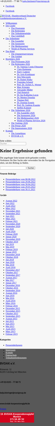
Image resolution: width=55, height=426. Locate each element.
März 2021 (10, 218)
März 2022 (10, 208)
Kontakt (9, 131)
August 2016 (11, 293)
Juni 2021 (10, 216)
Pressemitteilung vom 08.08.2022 (20, 179)
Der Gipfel (10, 25)
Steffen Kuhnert (24, 108)
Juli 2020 (10, 229)
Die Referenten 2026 (20, 64)
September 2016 (13, 290)
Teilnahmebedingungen (16, 357)
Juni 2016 (10, 295)
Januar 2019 (11, 252)
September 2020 (13, 226)
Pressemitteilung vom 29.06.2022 (20, 182)
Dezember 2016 (13, 285)
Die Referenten (18, 31)
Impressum (10, 350)
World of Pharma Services (23, 49)
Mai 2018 (10, 265)
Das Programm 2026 (20, 61)
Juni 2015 (10, 324)
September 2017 (13, 275)
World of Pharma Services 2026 (31, 120)
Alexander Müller (25, 90)
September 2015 (13, 316)
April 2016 (10, 301)
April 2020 (10, 231)
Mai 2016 (10, 298)
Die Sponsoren (18, 43)
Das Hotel (10, 51)
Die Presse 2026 (18, 125)
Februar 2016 (12, 306)
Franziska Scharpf (25, 82)
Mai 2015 (10, 326)
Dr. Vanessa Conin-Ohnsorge (30, 67)
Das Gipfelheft (17, 36)
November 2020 (13, 224)
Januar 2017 (11, 283)
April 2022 (10, 206)
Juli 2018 (10, 260)
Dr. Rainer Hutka (24, 79)
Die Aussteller (17, 41)
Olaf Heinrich (23, 92)
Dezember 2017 (13, 270)
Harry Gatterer (23, 72)
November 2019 (13, 239)
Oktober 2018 (12, 257)
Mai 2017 (10, 280)
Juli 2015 (10, 321)
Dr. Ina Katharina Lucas (27, 95)
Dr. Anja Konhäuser (26, 74)
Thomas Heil (22, 100)
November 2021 (13, 211)
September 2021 (13, 213)
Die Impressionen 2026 (21, 128)
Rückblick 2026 (13, 59)
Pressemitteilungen (14, 345)
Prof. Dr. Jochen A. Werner (29, 84)
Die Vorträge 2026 (19, 123)
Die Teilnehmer (12, 38)
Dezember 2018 (13, 254)
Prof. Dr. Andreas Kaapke (28, 105)
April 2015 (10, 329)
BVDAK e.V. (17, 136)
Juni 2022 (10, 203)
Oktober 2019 (12, 242)
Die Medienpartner (19, 46)
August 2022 (11, 201)
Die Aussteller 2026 (26, 113)
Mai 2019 (10, 247)
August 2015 (11, 318)
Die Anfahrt (16, 56)
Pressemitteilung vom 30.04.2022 (20, 184)
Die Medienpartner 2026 (28, 118)
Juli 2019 (10, 244)
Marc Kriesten (23, 87)
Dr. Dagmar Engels (25, 102)
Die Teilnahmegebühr (21, 33)
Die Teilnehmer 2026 (20, 110)
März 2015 (10, 331)
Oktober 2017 (12, 272)
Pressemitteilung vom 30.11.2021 (20, 189)
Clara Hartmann (24, 69)
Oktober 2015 (12, 313)
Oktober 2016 (12, 288)
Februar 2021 (12, 221)
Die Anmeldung (18, 133)
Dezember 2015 (13, 308)
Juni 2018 (10, 262)
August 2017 (11, 277)
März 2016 (10, 303)
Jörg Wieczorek (24, 77)
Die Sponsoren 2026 (26, 115)
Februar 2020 (12, 234)
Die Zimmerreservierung (22, 54)
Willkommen (11, 23)
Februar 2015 (12, 334)
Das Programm (18, 28)
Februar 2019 (12, 249)
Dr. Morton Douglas (26, 97)
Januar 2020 (11, 236)
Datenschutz (11, 355)
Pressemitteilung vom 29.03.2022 (20, 187)
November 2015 (13, 311)
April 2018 (10, 267)
